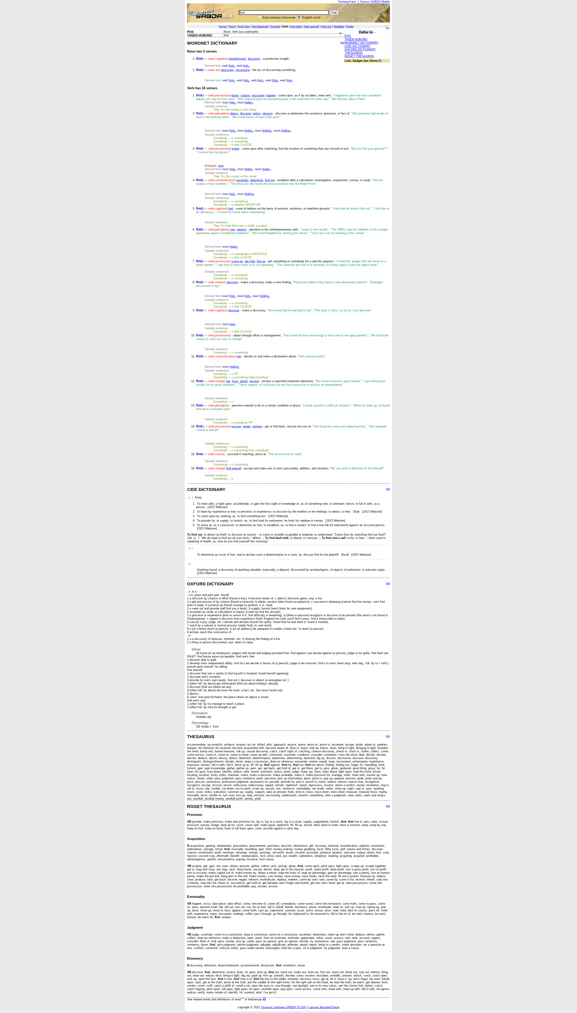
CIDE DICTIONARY (358, 46)
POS (348, 36)
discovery (254, 58)
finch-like (244, 26)
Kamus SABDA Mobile (375, 1)
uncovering (243, 70)
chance (245, 95)
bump (235, 95)
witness (242, 229)
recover (236, 426)
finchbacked (260, 26)
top (342, 42)
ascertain (242, 180)
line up (261, 261)
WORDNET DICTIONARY (361, 42)
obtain (244, 381)
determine (256, 180)
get (228, 381)
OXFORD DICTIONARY (360, 49)
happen (271, 95)
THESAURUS (354, 53)
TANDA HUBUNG (356, 39)
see (232, 229)
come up (237, 261)
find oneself (311, 26)
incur (235, 381)
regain (235, 148)
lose (221, 165)
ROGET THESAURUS (359, 56)
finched (275, 26)
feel (230, 208)
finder (350, 26)
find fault (296, 26)
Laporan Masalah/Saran (324, 1007)
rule (238, 356)
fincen (223, 26)
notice (257, 113)
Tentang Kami (347, 1)
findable (339, 26)
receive (254, 381)
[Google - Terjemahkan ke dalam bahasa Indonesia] (387, 28)
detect (234, 113)
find (232, 65)
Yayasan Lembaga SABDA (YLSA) (283, 1007)
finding (267, 130)
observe (267, 113)
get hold (250, 261)
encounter (258, 95)
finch (232, 26)
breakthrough (237, 58)
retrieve (257, 426)
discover (245, 113)
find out (326, 26)
